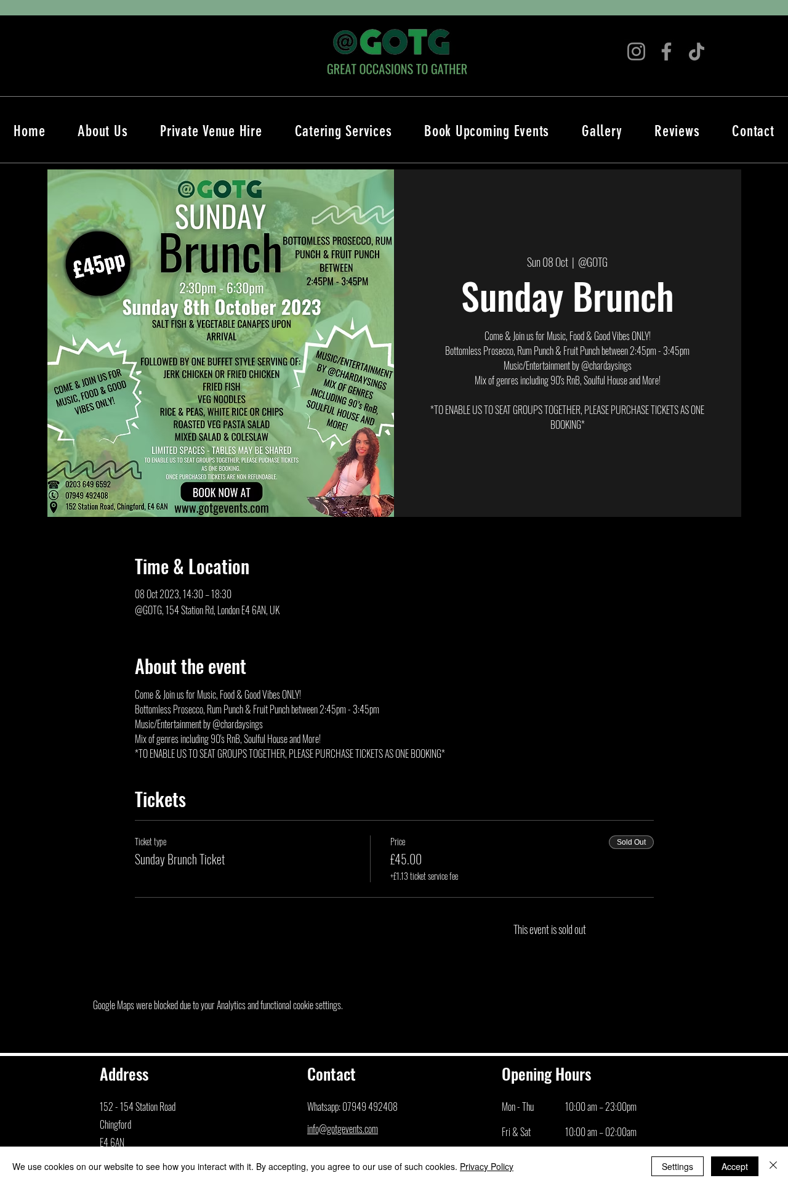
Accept (735, 1166)
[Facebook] (666, 51)
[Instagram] (636, 51)
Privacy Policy (486, 1166)
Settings (677, 1166)
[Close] (773, 1166)
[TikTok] (697, 51)
